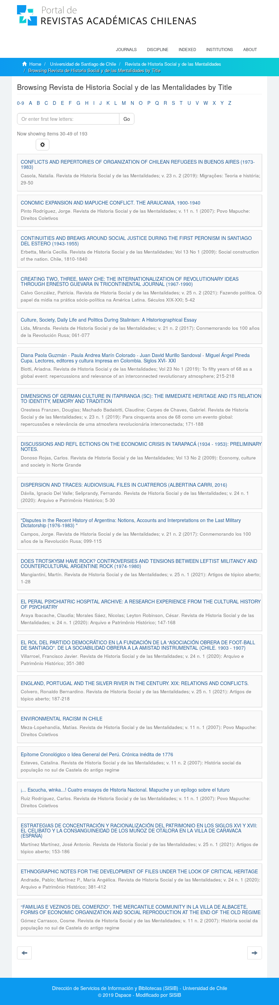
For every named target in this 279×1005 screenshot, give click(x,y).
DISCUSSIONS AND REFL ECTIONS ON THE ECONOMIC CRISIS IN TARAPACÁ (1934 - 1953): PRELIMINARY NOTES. (141, 446)
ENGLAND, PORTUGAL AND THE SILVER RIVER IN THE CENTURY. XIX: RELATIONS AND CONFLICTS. (135, 683)
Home (35, 64)
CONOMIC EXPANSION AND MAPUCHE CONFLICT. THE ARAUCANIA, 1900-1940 (110, 202)
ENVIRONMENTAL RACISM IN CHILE (61, 718)
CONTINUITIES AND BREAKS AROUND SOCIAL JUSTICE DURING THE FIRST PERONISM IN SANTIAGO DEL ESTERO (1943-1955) (136, 240)
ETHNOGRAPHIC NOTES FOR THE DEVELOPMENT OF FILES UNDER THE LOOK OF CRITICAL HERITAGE (139, 871)
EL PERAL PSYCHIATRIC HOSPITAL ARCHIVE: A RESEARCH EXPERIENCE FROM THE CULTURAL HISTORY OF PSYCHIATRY (141, 604)
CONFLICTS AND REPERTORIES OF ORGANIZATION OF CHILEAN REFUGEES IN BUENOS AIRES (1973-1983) (138, 164)
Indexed (187, 49)
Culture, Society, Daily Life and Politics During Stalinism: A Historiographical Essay (109, 319)
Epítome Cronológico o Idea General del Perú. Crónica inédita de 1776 (97, 754)
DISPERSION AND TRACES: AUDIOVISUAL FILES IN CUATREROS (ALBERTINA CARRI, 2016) (124, 484)
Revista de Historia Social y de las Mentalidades (173, 64)
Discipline (157, 49)
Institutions (219, 49)
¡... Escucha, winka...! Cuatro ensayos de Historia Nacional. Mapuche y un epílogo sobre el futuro (125, 789)
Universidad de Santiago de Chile (83, 64)
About (250, 49)
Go (127, 118)
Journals (126, 49)
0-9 (20, 102)
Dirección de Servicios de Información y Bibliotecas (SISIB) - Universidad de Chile (139, 988)
